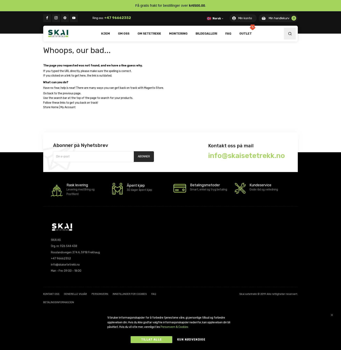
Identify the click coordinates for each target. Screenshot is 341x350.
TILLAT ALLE (151, 339)
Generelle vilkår (75, 293)
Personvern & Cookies (174, 327)
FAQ (153, 293)
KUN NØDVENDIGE (191, 339)
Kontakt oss (51, 293)
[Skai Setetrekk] (58, 33)
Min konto (245, 18)
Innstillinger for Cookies (130, 293)
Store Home (51, 107)
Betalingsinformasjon (58, 302)
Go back (48, 93)
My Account (68, 107)
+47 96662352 (117, 18)
